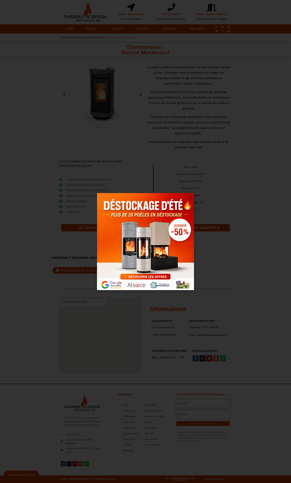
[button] (190, 197)
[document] (145, 241)
